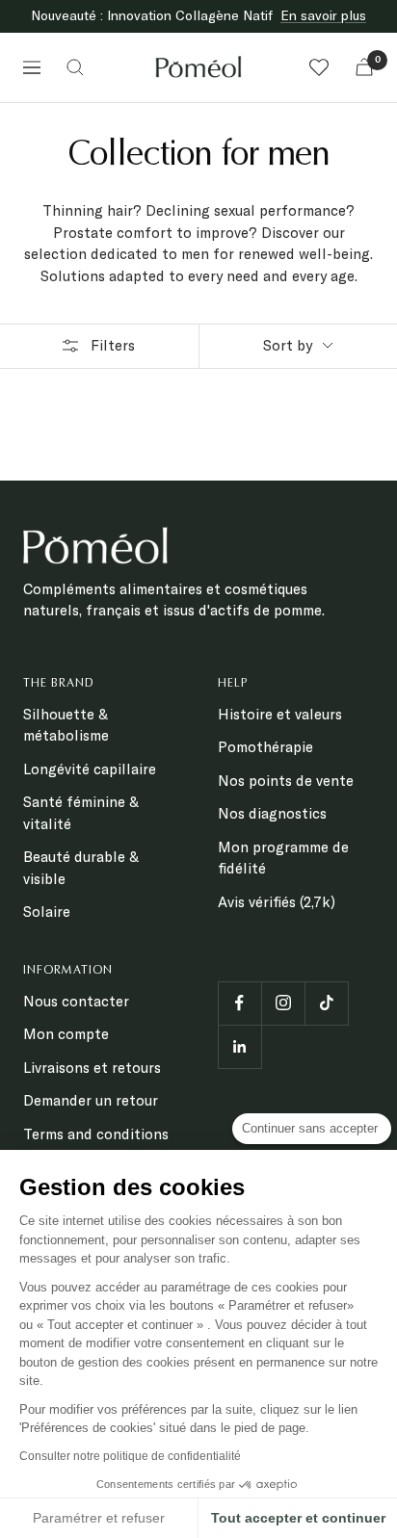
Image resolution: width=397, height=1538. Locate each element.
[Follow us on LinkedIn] (239, 1046)
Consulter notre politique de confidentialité (130, 1456)
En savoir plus (323, 15)
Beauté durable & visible (81, 867)
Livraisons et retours (92, 1067)
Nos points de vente (286, 780)
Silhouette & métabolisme (66, 725)
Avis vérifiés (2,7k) (276, 902)
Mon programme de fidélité (283, 858)
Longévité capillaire (89, 769)
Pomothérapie (265, 747)
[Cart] (364, 67)
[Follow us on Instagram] (282, 1003)
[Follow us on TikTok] (326, 1003)
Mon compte (66, 1034)
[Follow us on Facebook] (239, 1003)
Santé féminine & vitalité (81, 813)
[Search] (75, 67)
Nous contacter (76, 1001)
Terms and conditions (96, 1134)
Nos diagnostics (272, 813)
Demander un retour (90, 1100)
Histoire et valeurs (280, 714)
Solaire (46, 911)
